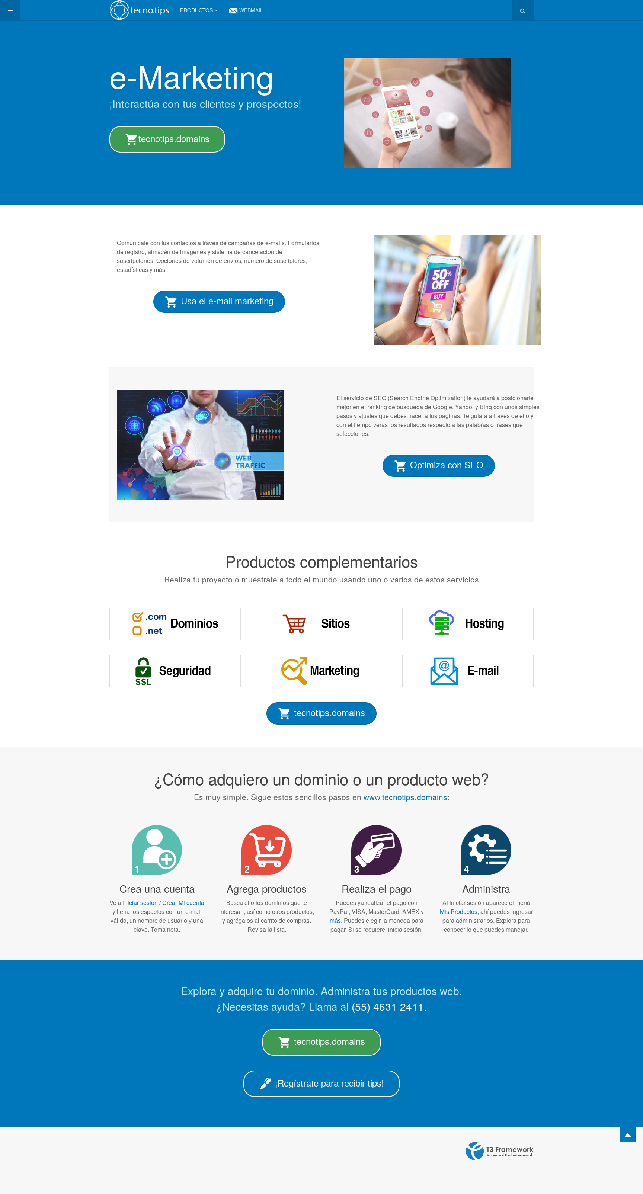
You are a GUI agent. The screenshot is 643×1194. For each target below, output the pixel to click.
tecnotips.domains (173, 138)
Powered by (500, 1151)
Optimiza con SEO (445, 464)
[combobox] (523, 10)
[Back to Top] (628, 1134)
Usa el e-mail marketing (225, 300)
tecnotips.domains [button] (328, 712)
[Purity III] (139, 10)
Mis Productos (458, 911)
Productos (196, 10)
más (335, 920)
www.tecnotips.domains (405, 796)
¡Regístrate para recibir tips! (328, 1082)
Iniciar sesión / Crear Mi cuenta (162, 902)
